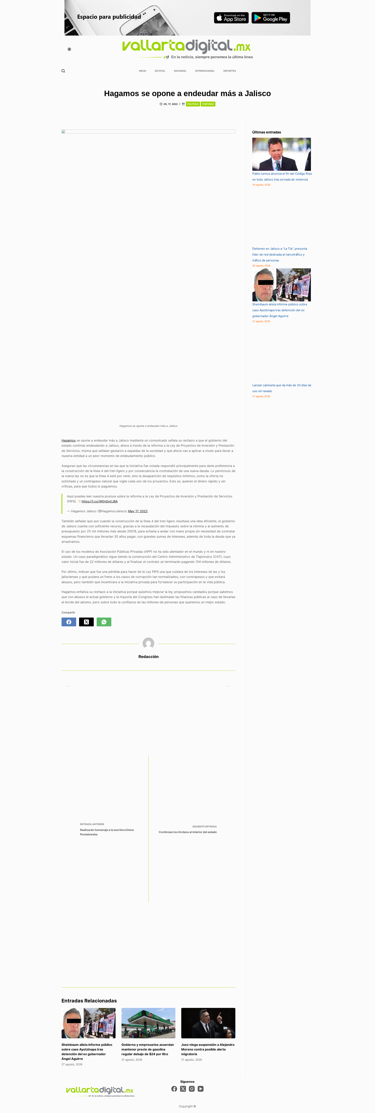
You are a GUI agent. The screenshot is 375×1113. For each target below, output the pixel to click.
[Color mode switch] (69, 49)
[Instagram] (192, 1089)
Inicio (142, 70)
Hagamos (69, 440)
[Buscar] (63, 70)
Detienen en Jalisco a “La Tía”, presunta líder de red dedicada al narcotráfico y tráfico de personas (279, 254)
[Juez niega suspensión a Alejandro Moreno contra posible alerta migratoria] (208, 1023)
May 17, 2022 (138, 511)
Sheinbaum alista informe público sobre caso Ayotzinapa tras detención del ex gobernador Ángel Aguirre (279, 310)
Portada (208, 104)
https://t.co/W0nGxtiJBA (100, 501)
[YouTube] (201, 1089)
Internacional (205, 70)
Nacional (180, 70)
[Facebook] (69, 622)
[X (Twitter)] (86, 622)
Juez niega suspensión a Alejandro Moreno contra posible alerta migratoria (208, 1049)
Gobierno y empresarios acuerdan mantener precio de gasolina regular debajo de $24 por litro (147, 1049)
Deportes (229, 70)
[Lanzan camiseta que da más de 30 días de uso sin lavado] (281, 353)
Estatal (160, 70)
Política (193, 104)
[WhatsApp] (104, 622)
